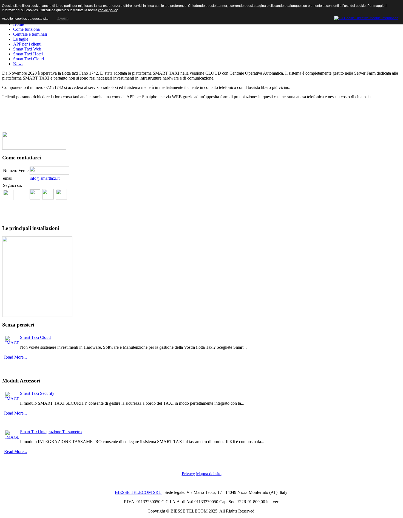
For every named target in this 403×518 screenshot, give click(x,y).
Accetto (62, 19)
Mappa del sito (209, 473)
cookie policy (107, 10)
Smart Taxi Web (27, 49)
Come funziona (26, 29)
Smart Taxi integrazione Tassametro (51, 431)
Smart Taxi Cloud (28, 59)
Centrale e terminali (30, 34)
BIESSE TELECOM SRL (138, 492)
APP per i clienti (27, 44)
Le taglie (20, 39)
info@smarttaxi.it (44, 178)
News (18, 63)
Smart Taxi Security (37, 393)
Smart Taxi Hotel (28, 54)
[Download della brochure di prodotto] (34, 148)
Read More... (15, 357)
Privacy (188, 473)
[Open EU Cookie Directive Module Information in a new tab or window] (366, 17)
